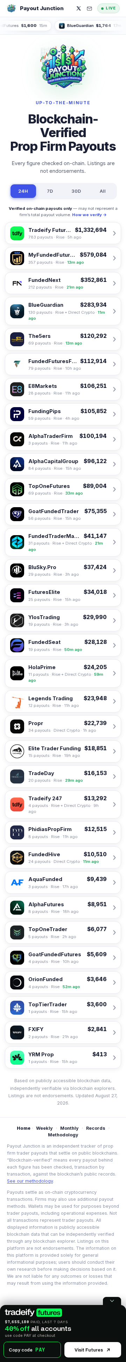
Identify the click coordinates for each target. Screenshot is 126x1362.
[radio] (33, 1312)
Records (95, 1128)
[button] (89, 9)
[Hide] (112, 1301)
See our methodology (30, 1181)
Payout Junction (42, 8)
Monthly (69, 1128)
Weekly (44, 1128)
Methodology (63, 1134)
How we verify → (89, 214)
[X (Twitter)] (79, 8)
